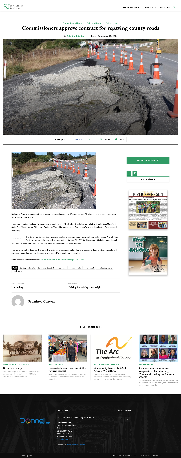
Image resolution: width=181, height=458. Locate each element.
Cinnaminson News (72, 23)
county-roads (75, 268)
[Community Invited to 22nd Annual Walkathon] (113, 348)
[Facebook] (129, 173)
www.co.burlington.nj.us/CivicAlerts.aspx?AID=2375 (61, 260)
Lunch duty (17, 287)
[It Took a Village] (22, 348)
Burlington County (27, 268)
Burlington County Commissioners (52, 268)
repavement (89, 268)
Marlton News (55, 364)
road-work (17, 271)
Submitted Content (76, 36)
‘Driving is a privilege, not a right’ (85, 287)
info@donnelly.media (76, 444)
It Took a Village (12, 368)
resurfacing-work (104, 268)
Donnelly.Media (63, 439)
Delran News (112, 23)
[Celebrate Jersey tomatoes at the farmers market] (67, 348)
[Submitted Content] (18, 301)
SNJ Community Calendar (16, 364)
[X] (135, 173)
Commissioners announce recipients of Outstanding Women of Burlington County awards (156, 372)
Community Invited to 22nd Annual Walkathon (110, 369)
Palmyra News (94, 23)
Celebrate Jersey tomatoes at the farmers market (67, 369)
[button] (174, 7)
